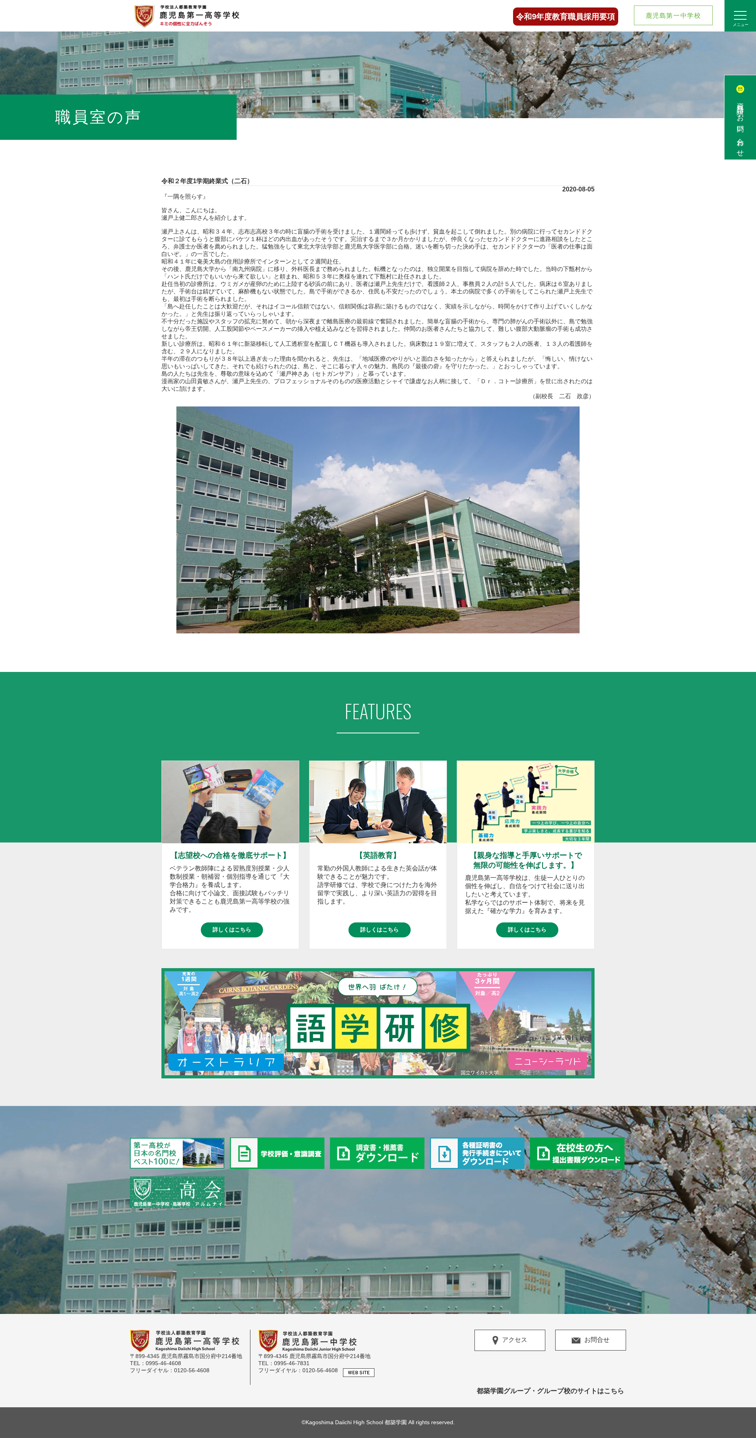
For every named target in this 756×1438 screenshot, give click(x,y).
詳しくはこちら (232, 929)
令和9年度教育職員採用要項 (565, 16)
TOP (740, 1414)
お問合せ (597, 1339)
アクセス (514, 1340)
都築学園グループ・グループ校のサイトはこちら (550, 1391)
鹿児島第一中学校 (673, 15)
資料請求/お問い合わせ (740, 126)
